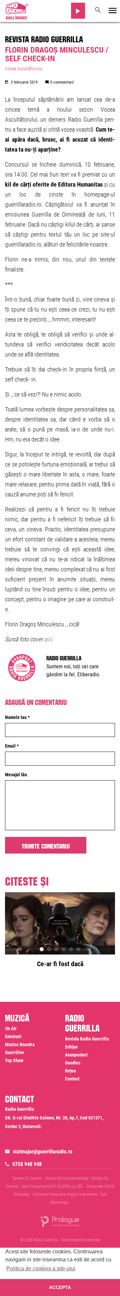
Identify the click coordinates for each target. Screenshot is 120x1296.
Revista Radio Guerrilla (44, 38)
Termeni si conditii (27, 1178)
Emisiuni (13, 1036)
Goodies (72, 1062)
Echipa (71, 1046)
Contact (72, 1078)
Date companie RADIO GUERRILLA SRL (52, 1186)
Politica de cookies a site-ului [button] (40, 1268)
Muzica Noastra (20, 1044)
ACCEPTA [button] (60, 1287)
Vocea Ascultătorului (24, 68)
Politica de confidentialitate (66, 1178)
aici (48, 639)
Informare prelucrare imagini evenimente (65, 1194)
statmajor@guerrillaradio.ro (42, 1151)
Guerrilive (14, 1052)
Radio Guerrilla (63, 657)
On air (11, 1028)
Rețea (70, 1070)
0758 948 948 (27, 1164)
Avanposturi (76, 1054)
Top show (14, 1060)
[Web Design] (60, 1221)
